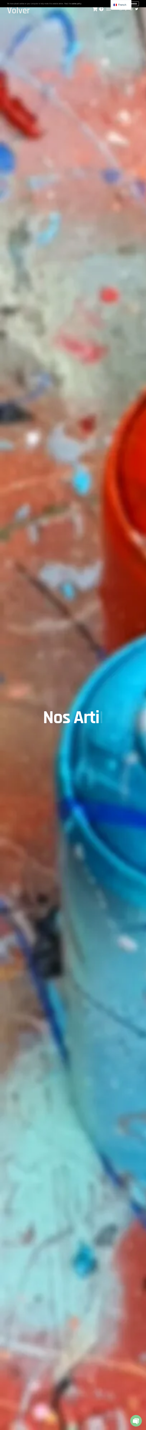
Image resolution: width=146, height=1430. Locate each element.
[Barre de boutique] (95, 9)
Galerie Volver (19, 8)
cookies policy (76, 3)
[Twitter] (136, 9)
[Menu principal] (108, 9)
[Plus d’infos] (101, 9)
